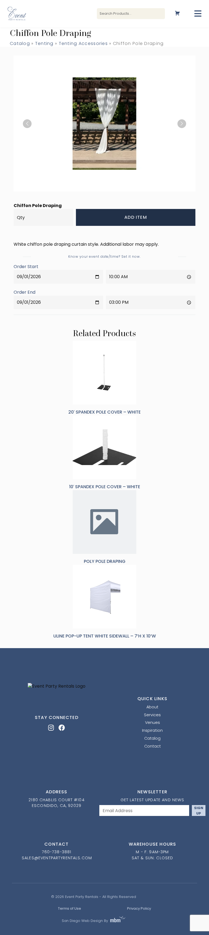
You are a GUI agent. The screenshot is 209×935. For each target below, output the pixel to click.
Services (152, 715)
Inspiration (152, 730)
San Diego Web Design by (85, 920)
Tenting (44, 43)
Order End (24, 292)
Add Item (135, 217)
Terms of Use (69, 908)
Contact (152, 746)
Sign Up (198, 810)
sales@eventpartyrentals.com (57, 858)
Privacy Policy (139, 908)
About (152, 707)
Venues (152, 722)
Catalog (20, 43)
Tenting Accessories (83, 43)
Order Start (26, 266)
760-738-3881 (57, 852)
